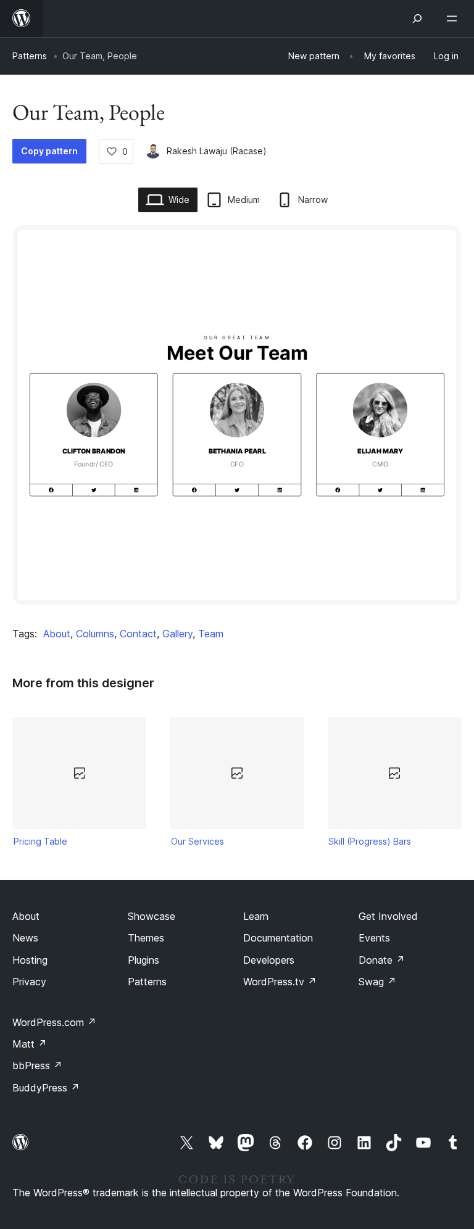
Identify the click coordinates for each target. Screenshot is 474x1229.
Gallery (177, 633)
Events (374, 938)
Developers (268, 960)
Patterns (29, 56)
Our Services (197, 841)
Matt (29, 1044)
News (25, 938)
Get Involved (388, 916)
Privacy (29, 981)
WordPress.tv (280, 981)
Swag (377, 981)
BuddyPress (46, 1088)
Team (210, 633)
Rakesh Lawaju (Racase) (217, 151)
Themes (146, 938)
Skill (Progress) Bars (369, 841)
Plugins (143, 960)
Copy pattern (49, 151)
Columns (95, 633)
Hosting (30, 960)
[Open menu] (454, 18)
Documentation (278, 938)
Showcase (151, 916)
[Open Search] (417, 18)
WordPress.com (54, 1022)
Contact (138, 633)
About (56, 633)
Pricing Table (40, 841)
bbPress (37, 1065)
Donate (382, 960)
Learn (255, 916)
